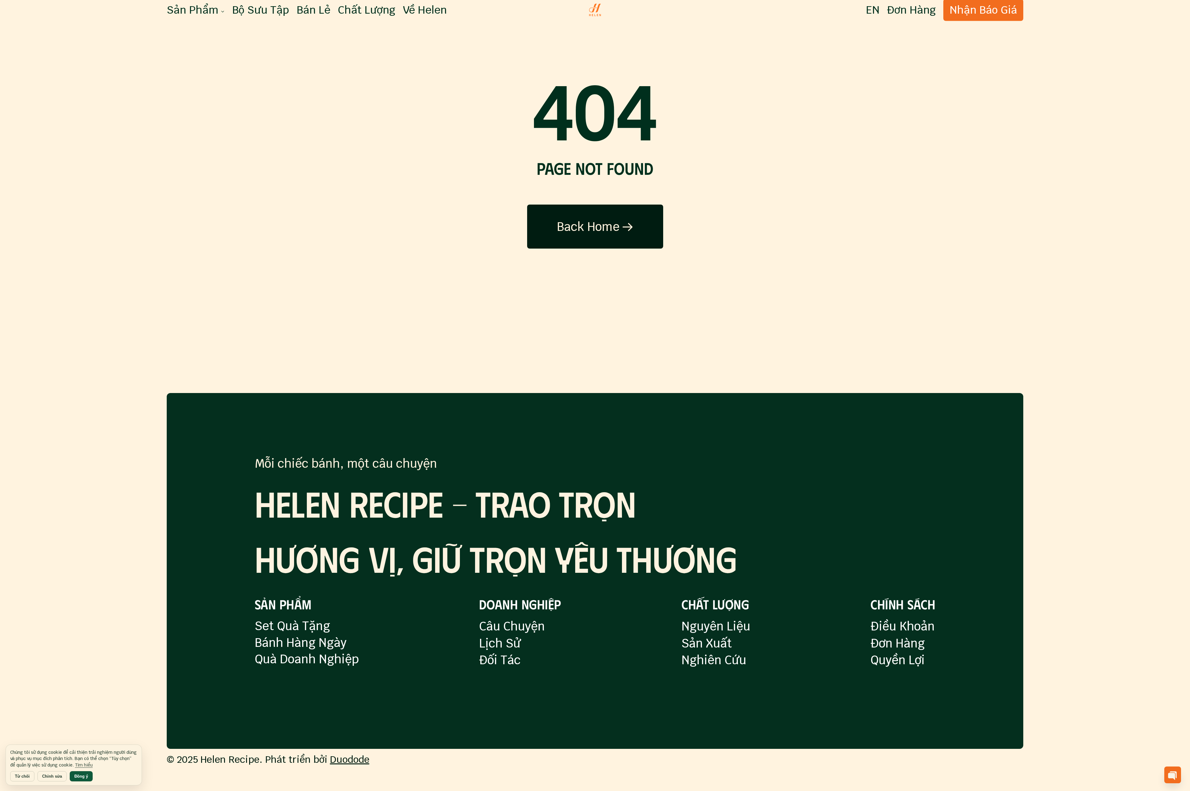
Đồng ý (81, 776)
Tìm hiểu (84, 765)
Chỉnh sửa (52, 776)
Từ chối (22, 776)
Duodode (349, 759)
